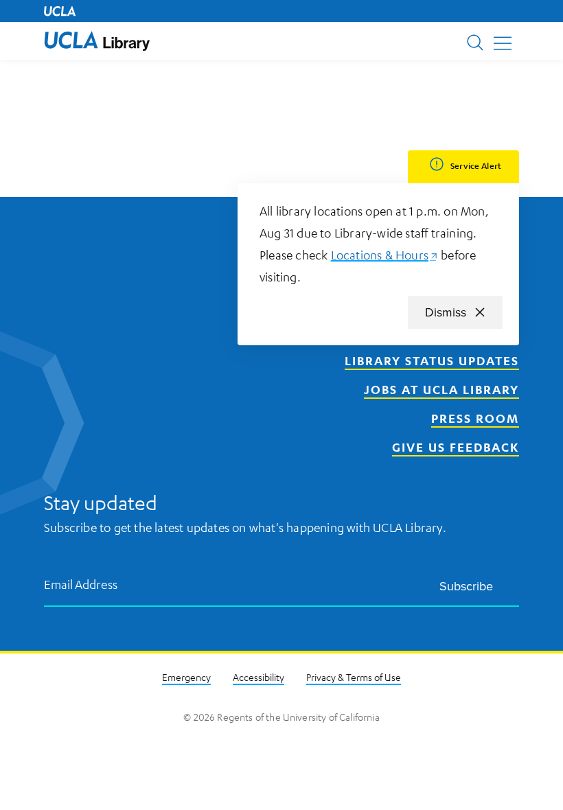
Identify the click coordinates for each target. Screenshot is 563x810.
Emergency (186, 677)
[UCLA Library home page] (97, 41)
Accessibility (258, 677)
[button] (97, 41)
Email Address (81, 584)
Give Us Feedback (455, 446)
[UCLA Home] (60, 10)
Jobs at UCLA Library (441, 389)
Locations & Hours (384, 254)
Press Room (475, 418)
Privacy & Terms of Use (353, 677)
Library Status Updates (432, 360)
